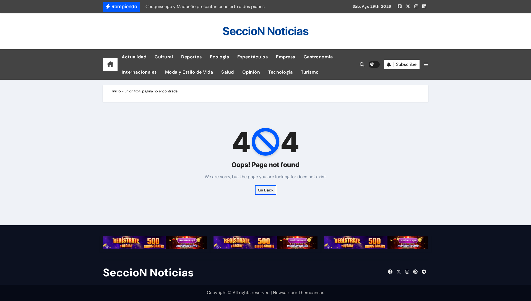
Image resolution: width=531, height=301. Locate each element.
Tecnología (280, 72)
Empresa (285, 57)
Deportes (191, 57)
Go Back (266, 190)
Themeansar (310, 292)
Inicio (116, 91)
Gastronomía (318, 57)
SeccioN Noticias (266, 31)
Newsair (281, 292)
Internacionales (139, 72)
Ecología (219, 57)
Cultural (164, 57)
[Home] (110, 64)
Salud (227, 72)
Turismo (310, 72)
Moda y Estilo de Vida (189, 72)
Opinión (251, 72)
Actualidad (134, 57)
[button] (426, 64)
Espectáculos (252, 57)
